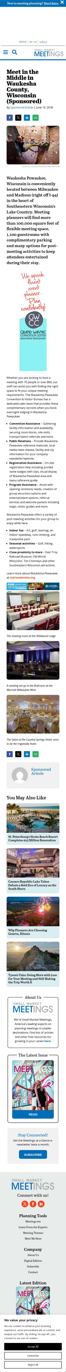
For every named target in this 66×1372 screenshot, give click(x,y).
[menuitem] (5, 52)
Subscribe (33, 1266)
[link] (10, 118)
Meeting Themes (33, 1232)
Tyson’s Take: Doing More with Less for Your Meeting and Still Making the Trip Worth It (32, 978)
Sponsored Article (21, 107)
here (48, 1041)
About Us (33, 1255)
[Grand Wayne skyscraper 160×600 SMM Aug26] (33, 373)
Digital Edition (33, 1260)
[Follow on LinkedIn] (41, 1204)
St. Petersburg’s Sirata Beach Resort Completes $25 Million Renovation (33, 838)
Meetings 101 (33, 1221)
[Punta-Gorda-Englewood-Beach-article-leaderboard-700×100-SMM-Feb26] (33, 589)
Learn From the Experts (33, 1227)
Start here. (51, 3)
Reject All (33, 1364)
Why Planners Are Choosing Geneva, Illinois (27, 932)
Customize (33, 1355)
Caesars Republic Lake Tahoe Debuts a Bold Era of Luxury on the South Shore (32, 885)
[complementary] (33, 1343)
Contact (33, 1272)
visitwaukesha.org (22, 577)
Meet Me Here (33, 1238)
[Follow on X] (24, 1204)
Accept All (33, 1346)
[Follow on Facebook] (33, 1204)
